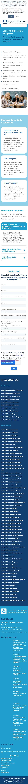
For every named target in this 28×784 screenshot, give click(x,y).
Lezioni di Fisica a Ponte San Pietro (11, 559)
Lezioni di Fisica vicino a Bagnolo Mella (13, 502)
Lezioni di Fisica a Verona (8, 594)
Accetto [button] (10, 16)
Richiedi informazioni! (10, 88)
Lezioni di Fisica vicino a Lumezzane (12, 520)
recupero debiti (6, 760)
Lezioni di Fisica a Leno (8, 444)
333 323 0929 (7, 748)
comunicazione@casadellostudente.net (14, 751)
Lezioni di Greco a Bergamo (9, 408)
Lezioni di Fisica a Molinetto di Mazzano (13, 579)
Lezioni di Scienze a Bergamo (10, 402)
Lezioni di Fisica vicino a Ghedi (10, 499)
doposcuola (5, 772)
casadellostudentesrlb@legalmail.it (15, 632)
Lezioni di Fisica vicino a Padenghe (11, 453)
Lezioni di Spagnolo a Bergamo (10, 393)
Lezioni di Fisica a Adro (8, 585)
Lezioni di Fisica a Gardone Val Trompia (13, 600)
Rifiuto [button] (17, 16)
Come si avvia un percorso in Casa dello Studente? (12, 226)
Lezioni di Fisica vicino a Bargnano (11, 476)
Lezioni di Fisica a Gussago (9, 588)
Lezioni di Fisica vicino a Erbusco (11, 526)
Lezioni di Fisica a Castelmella (10, 570)
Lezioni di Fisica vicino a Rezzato (11, 462)
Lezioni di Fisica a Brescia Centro (11, 514)
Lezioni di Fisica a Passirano (9, 550)
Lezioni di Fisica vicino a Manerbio (11, 496)
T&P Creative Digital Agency (16, 782)
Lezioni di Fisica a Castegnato (10, 538)
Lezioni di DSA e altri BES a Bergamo (12, 390)
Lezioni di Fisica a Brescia (9, 565)
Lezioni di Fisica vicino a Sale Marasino (12, 493)
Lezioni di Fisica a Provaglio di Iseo (11, 553)
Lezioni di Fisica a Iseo (8, 556)
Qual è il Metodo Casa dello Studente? (11, 250)
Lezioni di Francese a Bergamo (10, 396)
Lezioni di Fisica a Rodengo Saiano (11, 541)
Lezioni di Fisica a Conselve (9, 429)
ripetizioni (4, 767)
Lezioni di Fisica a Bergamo (9, 414)
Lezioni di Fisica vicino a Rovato (10, 517)
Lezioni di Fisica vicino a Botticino (11, 441)
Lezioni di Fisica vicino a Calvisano (11, 505)
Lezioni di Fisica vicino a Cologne (11, 532)
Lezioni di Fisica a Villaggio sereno (11, 568)
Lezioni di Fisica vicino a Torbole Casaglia (13, 488)
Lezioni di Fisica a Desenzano (10, 582)
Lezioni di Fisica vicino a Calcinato (11, 465)
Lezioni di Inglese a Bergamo (10, 399)
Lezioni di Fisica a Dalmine (9, 597)
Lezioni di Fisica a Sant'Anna (9, 511)
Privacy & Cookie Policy (16, 780)
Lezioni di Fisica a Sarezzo (9, 573)
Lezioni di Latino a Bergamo (9, 420)
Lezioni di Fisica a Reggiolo (9, 435)
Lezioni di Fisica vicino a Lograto (11, 482)
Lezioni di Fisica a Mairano (9, 508)
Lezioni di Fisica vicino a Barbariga (11, 473)
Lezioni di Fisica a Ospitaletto (10, 591)
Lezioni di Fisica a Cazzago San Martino (13, 547)
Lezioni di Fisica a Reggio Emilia (10, 438)
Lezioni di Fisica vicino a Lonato (10, 459)
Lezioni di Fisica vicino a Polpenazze (12, 456)
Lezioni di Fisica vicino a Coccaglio (11, 529)
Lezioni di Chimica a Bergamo (10, 411)
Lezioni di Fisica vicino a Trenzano (11, 485)
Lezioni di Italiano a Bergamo (10, 405)
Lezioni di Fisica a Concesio (9, 450)
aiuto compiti (5, 765)
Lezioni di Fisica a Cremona (9, 432)
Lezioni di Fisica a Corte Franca (10, 544)
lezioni (3, 770)
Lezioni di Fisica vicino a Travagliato (12, 447)
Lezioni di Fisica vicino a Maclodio (11, 479)
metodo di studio (6, 758)
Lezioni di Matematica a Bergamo (11, 417)
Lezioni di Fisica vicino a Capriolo (11, 523)
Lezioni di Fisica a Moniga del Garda (12, 535)
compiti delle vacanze (8, 763)
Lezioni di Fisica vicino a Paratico (11, 490)
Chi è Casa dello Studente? (9, 258)
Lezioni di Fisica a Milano (8, 576)
